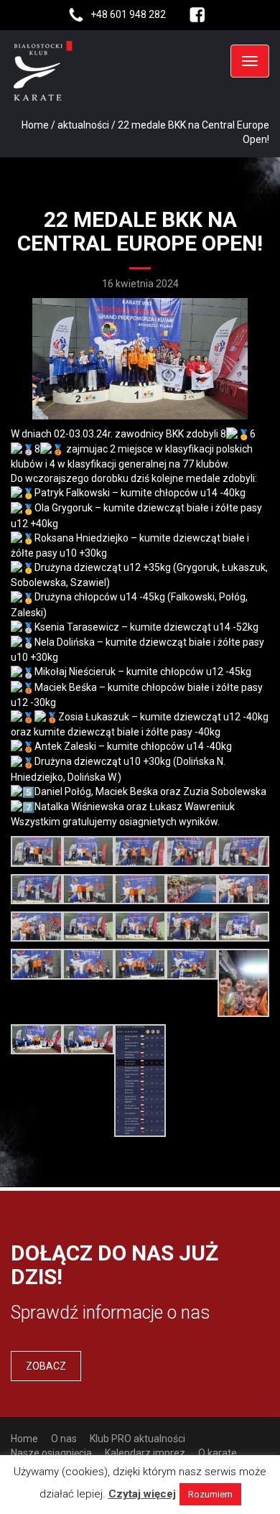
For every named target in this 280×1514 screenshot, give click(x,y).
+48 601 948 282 (128, 14)
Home (35, 125)
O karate (217, 1453)
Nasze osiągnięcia (51, 1453)
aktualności (83, 125)
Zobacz (46, 1366)
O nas (64, 1438)
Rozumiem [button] (210, 1494)
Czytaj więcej (142, 1493)
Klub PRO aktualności (137, 1438)
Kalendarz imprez (145, 1453)
